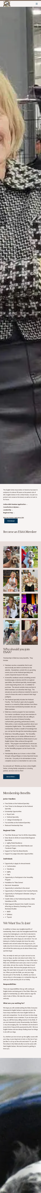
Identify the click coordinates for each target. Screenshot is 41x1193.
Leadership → (8, 510)
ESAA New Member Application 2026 (13, 517)
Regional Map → (9, 513)
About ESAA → (11, 777)
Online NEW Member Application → (15, 504)
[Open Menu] (38, 3)
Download (10, 521)
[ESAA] (6, 4)
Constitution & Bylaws (11, 507)
